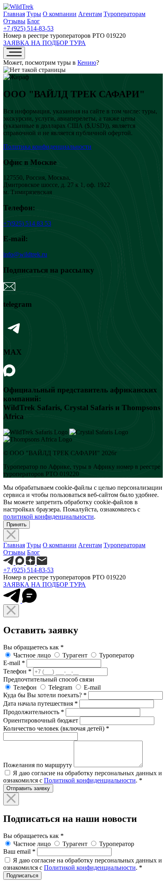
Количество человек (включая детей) (56, 728)
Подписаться (22, 876)
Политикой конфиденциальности (90, 780)
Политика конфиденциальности (47, 146)
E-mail (14, 662)
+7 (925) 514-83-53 (28, 28)
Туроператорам (124, 13)
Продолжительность (33, 711)
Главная (14, 13)
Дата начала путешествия (40, 703)
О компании (60, 13)
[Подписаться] (9, 288)
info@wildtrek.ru (25, 254)
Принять (16, 525)
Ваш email (19, 851)
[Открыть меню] (14, 53)
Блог (33, 21)
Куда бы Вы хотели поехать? (45, 695)
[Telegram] (14, 336)
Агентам (90, 13)
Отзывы (14, 21)
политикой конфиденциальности (48, 516)
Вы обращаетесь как (33, 647)
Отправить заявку (28, 788)
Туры (34, 13)
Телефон (17, 671)
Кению (86, 62)
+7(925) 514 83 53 (27, 223)
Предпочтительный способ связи (48, 679)
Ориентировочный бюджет (40, 720)
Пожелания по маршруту (37, 765)
